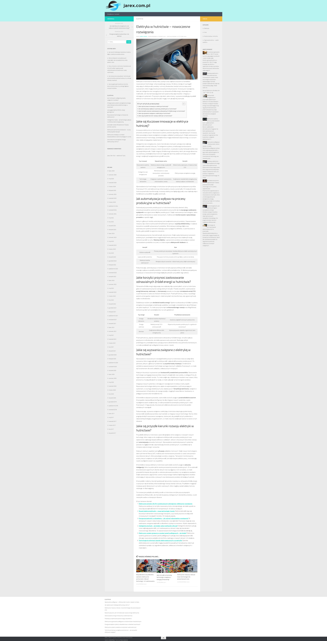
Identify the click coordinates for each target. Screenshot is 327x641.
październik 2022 (113, 268)
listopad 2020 (112, 359)
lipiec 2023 (111, 233)
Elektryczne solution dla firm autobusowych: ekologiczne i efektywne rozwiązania (165, 504)
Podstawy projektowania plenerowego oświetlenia (118, 618)
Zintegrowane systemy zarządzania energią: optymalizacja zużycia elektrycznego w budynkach (119, 105)
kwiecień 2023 (112, 245)
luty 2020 (111, 394)
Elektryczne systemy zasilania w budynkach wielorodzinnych (120, 627)
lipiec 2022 (111, 280)
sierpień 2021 (112, 323)
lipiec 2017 (111, 413)
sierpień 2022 (112, 276)
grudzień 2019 (112, 402)
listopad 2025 (112, 190)
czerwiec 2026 (112, 175)
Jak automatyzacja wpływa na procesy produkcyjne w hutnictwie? (157, 109)
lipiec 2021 (111, 327)
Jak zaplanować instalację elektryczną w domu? (117, 605)
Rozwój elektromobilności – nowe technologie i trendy (157, 511)
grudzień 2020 (112, 355)
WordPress (112, 640)
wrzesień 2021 (113, 319)
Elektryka (139, 19)
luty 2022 (111, 300)
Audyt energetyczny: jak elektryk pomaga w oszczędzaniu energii (211, 208)
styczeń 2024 (112, 225)
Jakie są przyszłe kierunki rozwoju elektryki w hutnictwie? (155, 116)
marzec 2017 (112, 425)
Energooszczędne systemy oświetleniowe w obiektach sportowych (122, 624)
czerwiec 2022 (112, 284)
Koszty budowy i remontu (211, 36)
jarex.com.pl (143, 36)
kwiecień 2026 (112, 182)
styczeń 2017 (112, 433)
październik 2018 (113, 405)
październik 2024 (113, 206)
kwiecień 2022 (112, 292)
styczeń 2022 (112, 304)
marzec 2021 (112, 343)
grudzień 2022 (112, 261)
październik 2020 (113, 362)
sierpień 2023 (112, 229)
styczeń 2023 (112, 257)
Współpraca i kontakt (113, 14)
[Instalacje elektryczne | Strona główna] (128, 6)
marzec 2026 (112, 186)
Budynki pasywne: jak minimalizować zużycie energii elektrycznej (122, 613)
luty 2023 (111, 253)
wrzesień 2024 (113, 210)
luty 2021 (111, 347)
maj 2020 (111, 382)
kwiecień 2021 (112, 339)
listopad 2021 (112, 312)
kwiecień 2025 (112, 198)
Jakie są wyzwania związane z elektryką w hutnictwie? (154, 113)
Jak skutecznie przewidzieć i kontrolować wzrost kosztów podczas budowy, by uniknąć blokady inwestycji (119, 78)
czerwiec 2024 (112, 214)
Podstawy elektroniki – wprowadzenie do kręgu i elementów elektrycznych (211, 163)
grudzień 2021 (112, 308)
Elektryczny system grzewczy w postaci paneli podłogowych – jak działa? (162, 533)
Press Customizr (124, 640)
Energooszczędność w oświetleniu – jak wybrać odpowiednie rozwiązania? (163, 518)
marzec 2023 (112, 249)
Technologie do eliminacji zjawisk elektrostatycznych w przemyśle (160, 540)
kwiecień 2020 (112, 386)
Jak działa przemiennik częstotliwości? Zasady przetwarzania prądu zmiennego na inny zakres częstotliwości (211, 185)
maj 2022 (111, 288)
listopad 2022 (112, 265)
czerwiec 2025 (112, 194)
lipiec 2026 (111, 171)
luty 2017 (111, 429)
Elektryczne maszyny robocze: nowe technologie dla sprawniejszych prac (186, 577)
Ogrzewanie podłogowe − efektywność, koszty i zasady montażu (211, 144)
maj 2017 (111, 417)
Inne (205, 32)
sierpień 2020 (112, 370)
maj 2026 (111, 178)
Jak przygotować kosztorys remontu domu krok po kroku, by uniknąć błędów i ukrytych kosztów (118, 86)
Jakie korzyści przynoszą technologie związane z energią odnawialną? (164, 577)
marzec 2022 (112, 296)
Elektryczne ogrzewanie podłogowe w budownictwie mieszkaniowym (123, 621)
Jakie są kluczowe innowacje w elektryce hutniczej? (153, 106)
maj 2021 (111, 335)
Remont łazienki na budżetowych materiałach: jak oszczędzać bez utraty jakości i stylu (117, 60)
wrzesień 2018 (113, 409)
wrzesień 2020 (113, 366)
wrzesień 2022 (113, 272)
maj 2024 (111, 218)
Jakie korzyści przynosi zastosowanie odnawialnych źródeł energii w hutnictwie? (161, 111)
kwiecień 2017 (112, 421)
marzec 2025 (112, 202)
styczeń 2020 (112, 398)
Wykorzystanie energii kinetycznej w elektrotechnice (118, 615)
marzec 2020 (112, 390)
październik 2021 (113, 315)
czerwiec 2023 (112, 237)
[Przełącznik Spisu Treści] (183, 103)
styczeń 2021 (112, 351)
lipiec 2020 (111, 374)
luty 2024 (111, 222)
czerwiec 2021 (112, 331)
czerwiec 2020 (112, 378)
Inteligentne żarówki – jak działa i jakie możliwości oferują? (158, 526)
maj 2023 (111, 241)
